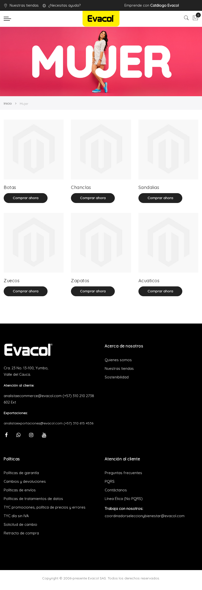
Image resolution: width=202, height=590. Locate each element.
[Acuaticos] (168, 243)
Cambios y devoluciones (25, 481)
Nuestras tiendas (24, 5)
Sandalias (148, 187)
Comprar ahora (25, 198)
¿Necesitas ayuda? (64, 5)
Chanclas (81, 187)
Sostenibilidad (117, 377)
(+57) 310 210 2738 (78, 395)
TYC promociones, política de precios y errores (44, 507)
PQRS (110, 481)
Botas (10, 187)
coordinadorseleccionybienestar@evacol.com (145, 515)
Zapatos (80, 280)
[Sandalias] (168, 149)
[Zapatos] (101, 243)
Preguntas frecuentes (123, 472)
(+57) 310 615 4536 (78, 423)
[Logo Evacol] (101, 19)
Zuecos (11, 280)
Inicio (8, 103)
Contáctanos (116, 490)
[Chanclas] (101, 149)
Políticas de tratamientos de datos (33, 498)
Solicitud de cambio (20, 524)
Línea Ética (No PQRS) (124, 498)
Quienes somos (118, 359)
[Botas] (34, 149)
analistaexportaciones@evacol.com (33, 423)
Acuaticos (149, 280)
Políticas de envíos (20, 490)
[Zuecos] (34, 243)
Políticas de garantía (21, 472)
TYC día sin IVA (16, 515)
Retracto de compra (21, 533)
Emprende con (151, 5)
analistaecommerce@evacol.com (33, 395)
